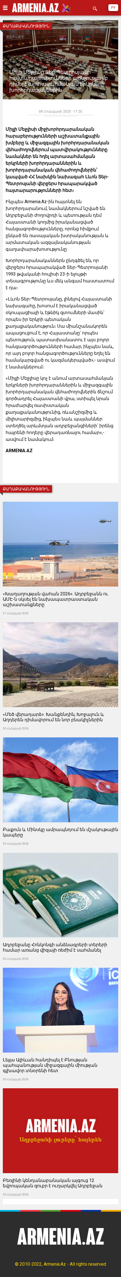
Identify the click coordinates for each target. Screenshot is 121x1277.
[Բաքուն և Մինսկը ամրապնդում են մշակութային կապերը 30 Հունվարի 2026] (60, 735)
